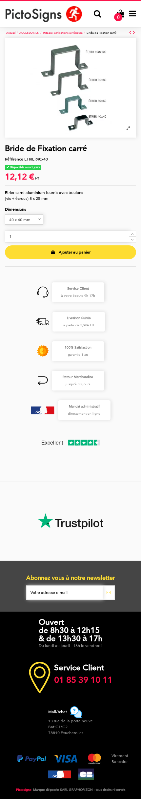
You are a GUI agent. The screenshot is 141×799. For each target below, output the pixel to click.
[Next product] (134, 32)
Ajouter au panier (75, 252)
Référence (14, 159)
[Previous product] (131, 32)
